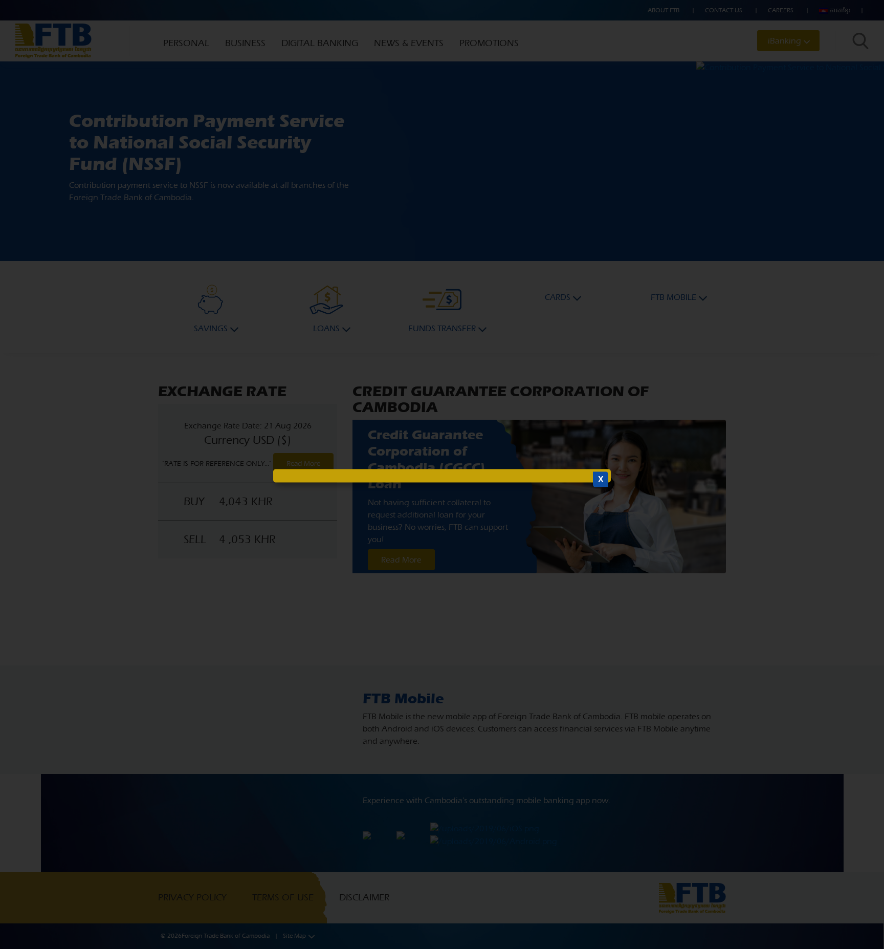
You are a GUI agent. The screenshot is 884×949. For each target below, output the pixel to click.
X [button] (601, 479)
